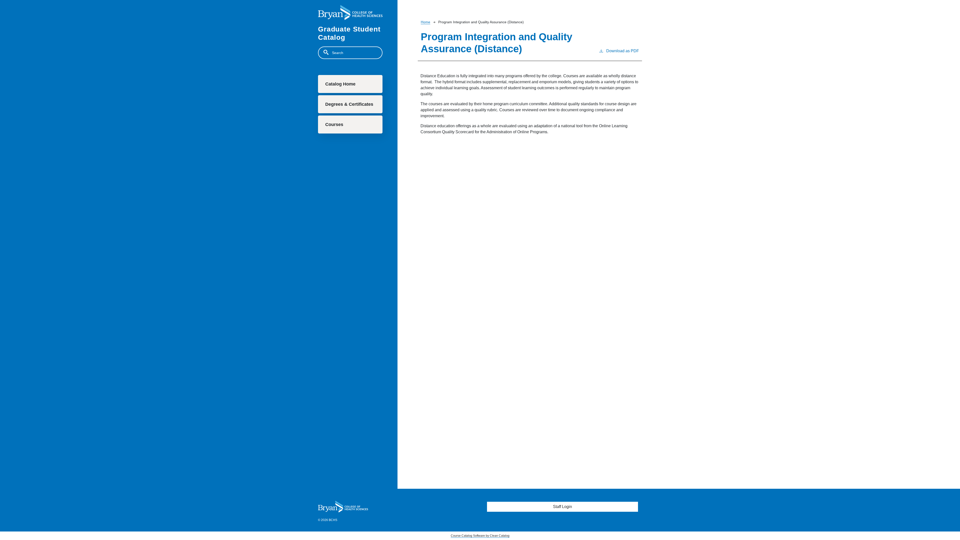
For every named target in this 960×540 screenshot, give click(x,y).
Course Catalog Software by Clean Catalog (480, 536)
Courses (334, 124)
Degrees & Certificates (349, 104)
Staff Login (562, 506)
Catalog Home (340, 84)
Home (425, 22)
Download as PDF (622, 51)
